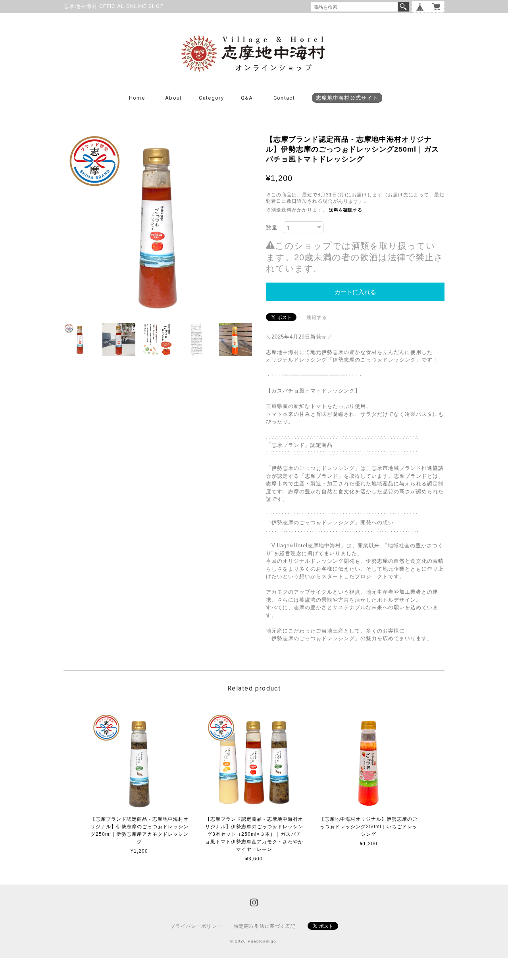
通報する (316, 317)
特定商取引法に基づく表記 (265, 926)
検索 (403, 7)
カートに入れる (355, 292)
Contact (284, 98)
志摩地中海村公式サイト (347, 98)
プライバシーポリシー (196, 926)
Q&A (247, 98)
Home (137, 98)
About (173, 98)
